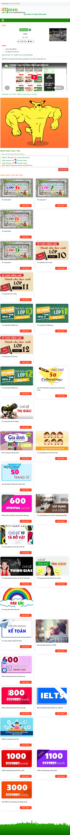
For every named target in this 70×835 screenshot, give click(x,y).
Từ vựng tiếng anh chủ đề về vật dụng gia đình (52, 515)
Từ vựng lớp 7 (41, 200)
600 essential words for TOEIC (46, 645)
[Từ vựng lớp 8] (16, 219)
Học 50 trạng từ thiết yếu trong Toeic (13, 484)
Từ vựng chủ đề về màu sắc (10, 609)
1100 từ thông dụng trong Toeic (47, 770)
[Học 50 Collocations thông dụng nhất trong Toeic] (52, 376)
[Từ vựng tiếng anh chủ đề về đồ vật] (16, 534)
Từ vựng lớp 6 (6, 200)
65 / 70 (14, 157)
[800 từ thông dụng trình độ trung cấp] (16, 695)
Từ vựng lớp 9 (6, 262)
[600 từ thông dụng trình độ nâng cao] (16, 664)
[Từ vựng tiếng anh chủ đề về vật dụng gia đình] (52, 503)
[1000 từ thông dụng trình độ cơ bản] (16, 758)
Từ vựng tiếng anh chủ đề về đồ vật (13, 547)
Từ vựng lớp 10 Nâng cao (10, 325)
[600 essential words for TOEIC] (52, 631)
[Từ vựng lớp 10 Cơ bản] (52, 250)
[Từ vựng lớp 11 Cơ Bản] (16, 282)
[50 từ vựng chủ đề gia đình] (16, 440)
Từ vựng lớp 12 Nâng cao (10, 388)
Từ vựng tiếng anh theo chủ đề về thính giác (16, 578)
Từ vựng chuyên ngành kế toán (12, 641)
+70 (13, 163)
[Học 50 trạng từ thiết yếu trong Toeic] (16, 472)
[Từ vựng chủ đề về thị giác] (16, 409)
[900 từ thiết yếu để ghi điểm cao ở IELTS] (52, 695)
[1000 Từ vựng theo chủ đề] (16, 727)
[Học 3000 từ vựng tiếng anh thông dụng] (16, 790)
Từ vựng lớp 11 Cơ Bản (9, 294)
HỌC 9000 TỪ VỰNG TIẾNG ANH (35, 14)
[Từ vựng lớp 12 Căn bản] (16, 344)
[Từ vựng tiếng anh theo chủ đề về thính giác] (16, 566)
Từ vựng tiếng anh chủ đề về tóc (47, 452)
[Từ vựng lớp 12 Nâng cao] (16, 376)
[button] (4, 20)
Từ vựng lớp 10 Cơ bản (44, 262)
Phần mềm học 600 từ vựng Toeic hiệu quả (15, 515)
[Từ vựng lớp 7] (52, 188)
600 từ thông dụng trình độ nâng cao (13, 676)
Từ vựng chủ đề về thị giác (10, 421)
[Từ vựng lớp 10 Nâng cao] (16, 313)
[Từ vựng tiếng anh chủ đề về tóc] (52, 440)
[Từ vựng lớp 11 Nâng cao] (52, 313)
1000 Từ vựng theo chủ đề (10, 739)
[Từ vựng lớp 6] (16, 188)
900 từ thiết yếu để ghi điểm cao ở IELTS (50, 708)
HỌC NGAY (25, 205)
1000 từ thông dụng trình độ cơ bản (13, 770)
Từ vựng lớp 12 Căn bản (9, 356)
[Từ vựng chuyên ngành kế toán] (16, 629)
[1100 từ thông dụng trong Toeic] (52, 758)
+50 (13, 160)
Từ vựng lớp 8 (6, 231)
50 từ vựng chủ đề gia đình (10, 452)
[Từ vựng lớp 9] (16, 250)
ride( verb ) (24, 29)
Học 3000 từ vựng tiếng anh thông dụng (14, 802)
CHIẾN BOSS (63, 169)
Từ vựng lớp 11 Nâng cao (45, 325)
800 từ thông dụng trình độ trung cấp (13, 708)
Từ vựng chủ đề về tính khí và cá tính (49, 578)
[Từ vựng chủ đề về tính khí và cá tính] (52, 566)
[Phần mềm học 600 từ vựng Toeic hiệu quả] (16, 503)
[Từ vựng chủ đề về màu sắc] (16, 597)
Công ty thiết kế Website (14, 3)
